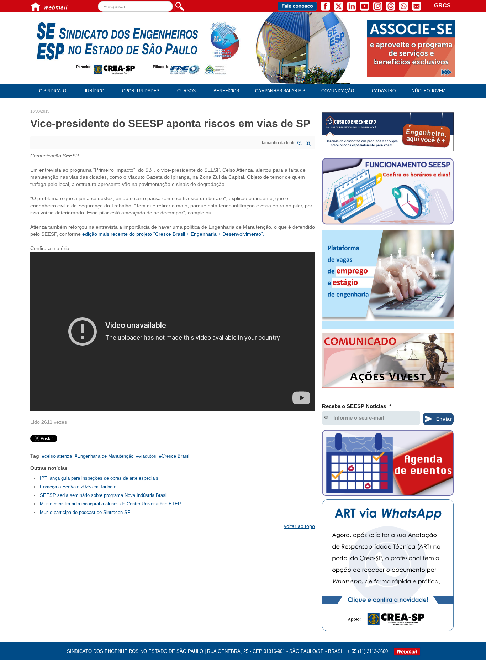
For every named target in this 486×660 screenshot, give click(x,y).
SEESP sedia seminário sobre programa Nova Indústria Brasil (104, 495)
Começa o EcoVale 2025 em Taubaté (78, 486)
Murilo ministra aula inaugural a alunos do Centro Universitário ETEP (110, 503)
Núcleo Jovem (428, 90)
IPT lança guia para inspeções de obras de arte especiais (99, 478)
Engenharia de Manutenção (105, 456)
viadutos (147, 456)
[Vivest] (388, 361)
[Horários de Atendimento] (388, 192)
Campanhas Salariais (280, 90)
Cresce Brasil (175, 456)
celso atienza (58, 456)
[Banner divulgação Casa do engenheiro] (388, 131)
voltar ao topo (299, 526)
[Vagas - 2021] (388, 279)
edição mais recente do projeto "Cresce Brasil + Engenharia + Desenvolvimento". (174, 234)
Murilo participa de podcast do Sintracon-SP (85, 512)
